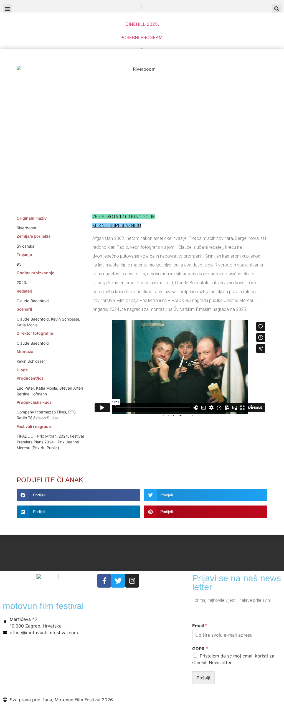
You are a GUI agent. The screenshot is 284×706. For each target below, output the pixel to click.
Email (199, 625)
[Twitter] (118, 581)
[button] (276, 8)
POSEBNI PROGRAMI (142, 37)
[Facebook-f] (104, 581)
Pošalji (203, 677)
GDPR (200, 648)
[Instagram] (132, 581)
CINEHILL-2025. (142, 24)
